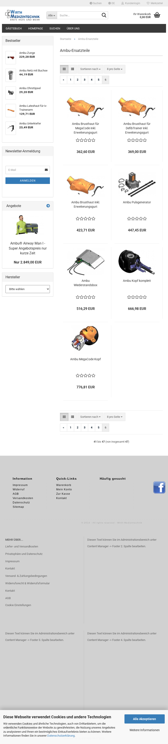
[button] (111, 3)
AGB (8, 598)
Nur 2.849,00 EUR (28, 262)
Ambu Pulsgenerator (137, 202)
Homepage (35, 28)
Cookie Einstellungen (18, 605)
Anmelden (28, 180)
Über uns (73, 28)
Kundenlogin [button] (132, 3)
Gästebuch (14, 28)
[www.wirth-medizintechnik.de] (22, 15)
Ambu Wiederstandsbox (85, 283)
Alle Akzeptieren (144, 719)
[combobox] (90, 69)
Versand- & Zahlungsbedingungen (26, 576)
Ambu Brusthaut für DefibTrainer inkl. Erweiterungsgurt (136, 128)
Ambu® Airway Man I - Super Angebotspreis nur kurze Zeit (28, 248)
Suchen (97, 3)
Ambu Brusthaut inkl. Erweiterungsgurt (85, 204)
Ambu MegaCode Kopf (85, 359)
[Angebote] (48, 206)
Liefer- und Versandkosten (21, 546)
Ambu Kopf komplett (137, 280)
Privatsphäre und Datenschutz (23, 553)
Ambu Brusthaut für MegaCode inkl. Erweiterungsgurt (85, 128)
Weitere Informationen (145, 730)
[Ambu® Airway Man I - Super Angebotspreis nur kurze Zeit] (27, 225)
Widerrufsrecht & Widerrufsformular (27, 583)
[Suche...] (104, 15)
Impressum (12, 561)
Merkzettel (156, 3)
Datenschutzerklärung (61, 735)
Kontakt (10, 568)
